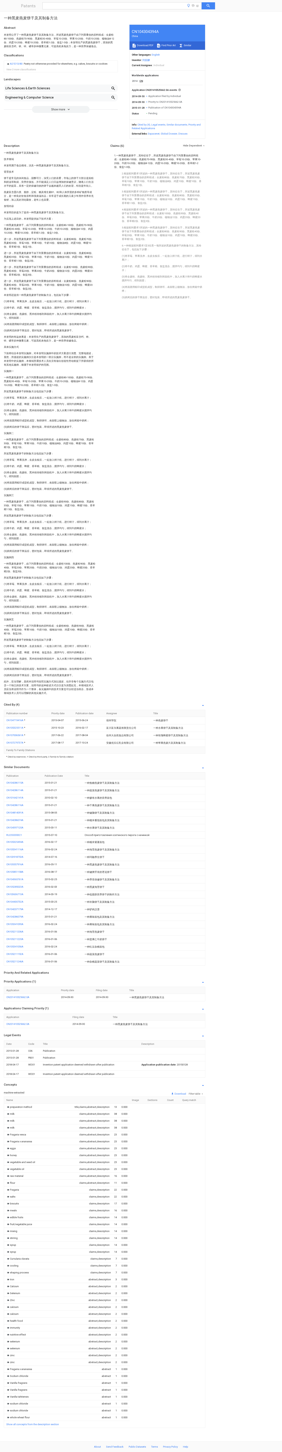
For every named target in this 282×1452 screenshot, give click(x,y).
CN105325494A (14, 842)
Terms (154, 1446)
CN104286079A (14, 916)
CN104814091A (14, 812)
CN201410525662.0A (17, 997)
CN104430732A (14, 901)
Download (180, 1093)
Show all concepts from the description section (32, 1424)
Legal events (158, 124)
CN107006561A (15, 735)
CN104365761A (14, 879)
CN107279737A (15, 742)
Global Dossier (169, 133)
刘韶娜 (146, 60)
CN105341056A (14, 946)
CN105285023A (14, 886)
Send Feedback (115, 1446)
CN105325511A (15, 727)
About (97, 1446)
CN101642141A (14, 797)
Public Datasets (137, 1446)
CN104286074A (14, 820)
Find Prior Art (168, 45)
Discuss (182, 133)
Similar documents (177, 124)
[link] (56, 64)
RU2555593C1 (14, 835)
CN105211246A (14, 961)
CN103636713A (14, 894)
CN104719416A (15, 720)
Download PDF (144, 45)
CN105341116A (14, 849)
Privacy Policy (170, 1446)
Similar (187, 45)
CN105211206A (14, 931)
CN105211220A (14, 939)
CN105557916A (14, 864)
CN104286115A (14, 782)
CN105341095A (14, 924)
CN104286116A (14, 805)
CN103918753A (14, 856)
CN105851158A (14, 871)
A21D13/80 (16, 63)
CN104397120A (14, 827)
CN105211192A (14, 954)
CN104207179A (14, 909)
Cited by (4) (144, 124)
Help (185, 1446)
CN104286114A (14, 790)
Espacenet (154, 133)
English (156, 54)
